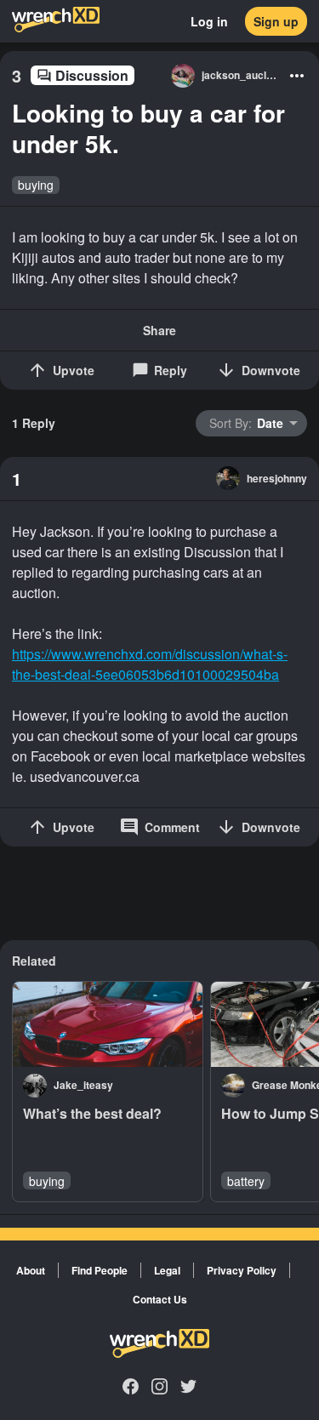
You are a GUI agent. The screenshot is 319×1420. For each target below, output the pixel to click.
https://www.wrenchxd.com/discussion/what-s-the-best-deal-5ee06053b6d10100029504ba (150, 664)
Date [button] (246, 422)
